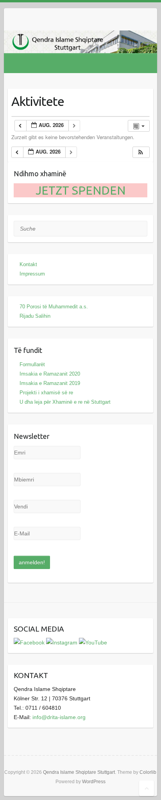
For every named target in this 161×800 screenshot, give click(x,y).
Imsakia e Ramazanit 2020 (50, 374)
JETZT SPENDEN (80, 190)
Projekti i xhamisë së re (46, 393)
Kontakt (28, 264)
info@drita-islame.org (59, 717)
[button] (140, 152)
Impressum (32, 274)
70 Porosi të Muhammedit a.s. (54, 307)
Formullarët (32, 364)
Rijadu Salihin (35, 316)
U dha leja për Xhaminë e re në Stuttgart (65, 402)
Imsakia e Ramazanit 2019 (50, 383)
